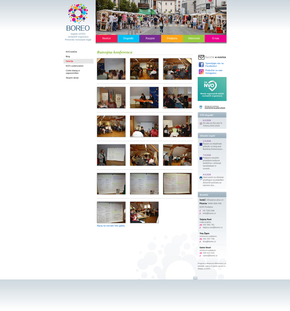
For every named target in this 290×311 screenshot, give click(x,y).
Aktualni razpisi (207, 135)
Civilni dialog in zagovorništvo (73, 71)
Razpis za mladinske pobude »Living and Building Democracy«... (213, 146)
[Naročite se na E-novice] (212, 57)
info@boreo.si (209, 213)
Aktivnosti (194, 38)
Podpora (172, 38)
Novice (106, 38)
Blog (68, 56)
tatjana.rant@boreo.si (213, 227)
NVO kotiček (71, 52)
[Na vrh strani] (195, 277)
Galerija (69, 61)
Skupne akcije (72, 78)
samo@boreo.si (210, 255)
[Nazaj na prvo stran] (77, 22)
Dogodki (128, 38)
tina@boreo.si (209, 241)
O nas (215, 38)
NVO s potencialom (74, 66)
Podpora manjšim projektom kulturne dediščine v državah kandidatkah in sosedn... (212, 163)
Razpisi (150, 38)
